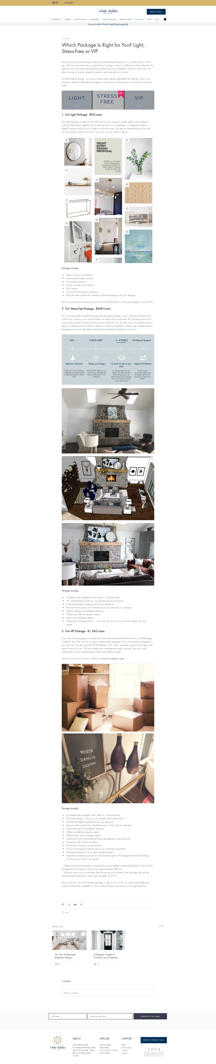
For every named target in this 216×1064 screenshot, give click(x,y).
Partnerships (127, 1048)
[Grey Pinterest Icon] (155, 1049)
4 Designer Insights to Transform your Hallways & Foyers (107, 956)
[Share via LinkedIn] (75, 904)
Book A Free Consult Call (118, 24)
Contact (76, 1056)
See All (161, 926)
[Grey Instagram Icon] (152, 1049)
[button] (56, 18)
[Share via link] (81, 904)
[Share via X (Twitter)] (69, 904)
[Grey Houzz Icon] (159, 1049)
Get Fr (102, 1053)
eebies (107, 1053)
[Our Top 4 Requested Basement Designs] (69, 940)
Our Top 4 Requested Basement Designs (65, 956)
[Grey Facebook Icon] (148, 1049)
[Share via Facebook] (63, 904)
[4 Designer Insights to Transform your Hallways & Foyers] (108, 940)
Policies (125, 1053)
